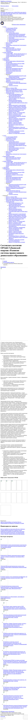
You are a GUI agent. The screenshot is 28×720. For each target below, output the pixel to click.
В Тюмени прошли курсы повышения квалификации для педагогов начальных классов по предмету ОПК (14, 577)
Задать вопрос (15, 5)
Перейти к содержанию (6, 1)
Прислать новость (5, 5)
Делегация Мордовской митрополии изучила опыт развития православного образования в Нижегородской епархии (13, 567)
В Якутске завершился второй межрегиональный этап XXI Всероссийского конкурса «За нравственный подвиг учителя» (14, 616)
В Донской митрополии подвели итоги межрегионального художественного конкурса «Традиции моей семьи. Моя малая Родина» (11, 587)
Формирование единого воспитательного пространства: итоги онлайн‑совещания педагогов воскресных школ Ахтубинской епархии (14, 546)
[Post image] (4, 543)
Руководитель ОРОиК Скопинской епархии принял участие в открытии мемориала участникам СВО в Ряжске (13, 557)
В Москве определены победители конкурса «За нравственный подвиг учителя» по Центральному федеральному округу (15, 634)
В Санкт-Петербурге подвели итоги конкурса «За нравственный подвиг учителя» (14, 680)
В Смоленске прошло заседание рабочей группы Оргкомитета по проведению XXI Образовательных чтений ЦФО (14, 688)
